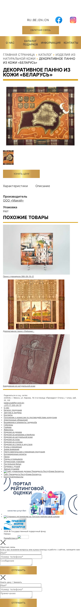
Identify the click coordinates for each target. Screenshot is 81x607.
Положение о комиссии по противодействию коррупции (30, 417)
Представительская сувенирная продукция (24, 451)
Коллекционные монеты (15, 454)
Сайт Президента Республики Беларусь (22, 474)
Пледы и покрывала (13, 459)
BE (35, 20)
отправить (18, 570)
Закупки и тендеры (13, 412)
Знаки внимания (11, 449)
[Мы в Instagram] (73, 22)
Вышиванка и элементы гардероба (20, 422)
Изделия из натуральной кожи (18, 437)
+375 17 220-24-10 (12, 405)
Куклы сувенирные (13, 447)
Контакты (71, 42)
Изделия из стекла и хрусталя (18, 444)
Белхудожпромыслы (13, 477)
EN (40, 20)
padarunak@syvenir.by (14, 403)
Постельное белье (12, 464)
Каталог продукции (13, 410)
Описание (42, 186)
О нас (10, 42)
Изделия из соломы (13, 442)
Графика (7, 427)
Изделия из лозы (12, 439)
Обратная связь (40, 30)
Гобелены (8, 425)
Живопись (8, 429)
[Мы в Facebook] (59, 22)
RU (29, 20)
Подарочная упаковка (14, 461)
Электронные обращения (16, 420)
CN (46, 20)
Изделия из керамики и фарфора (19, 434)
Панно (7, 456)
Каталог (45, 55)
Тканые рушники (11, 469)
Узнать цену (21, 173)
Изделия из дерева (13, 432)
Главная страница (19, 55)
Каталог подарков (30, 42)
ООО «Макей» (13, 200)
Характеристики (15, 186)
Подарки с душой (12, 466)
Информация (50, 42)
